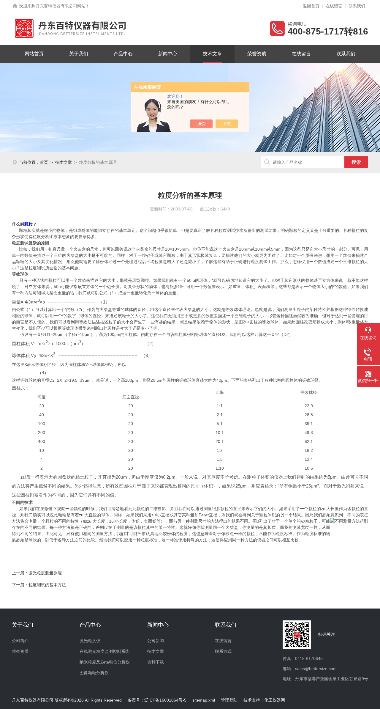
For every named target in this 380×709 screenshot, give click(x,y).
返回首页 (311, 6)
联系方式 (223, 651)
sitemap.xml (203, 700)
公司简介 (20, 640)
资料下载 (155, 662)
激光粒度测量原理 (45, 572)
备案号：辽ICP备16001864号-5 (157, 700)
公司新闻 (155, 640)
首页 (44, 162)
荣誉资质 (256, 53)
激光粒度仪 (90, 640)
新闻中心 (167, 53)
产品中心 (123, 53)
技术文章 (212, 53)
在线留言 (334, 6)
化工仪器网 (274, 700)
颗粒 (28, 224)
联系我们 (357, 6)
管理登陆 (229, 700)
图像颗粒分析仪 (94, 672)
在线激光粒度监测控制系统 (104, 651)
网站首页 (34, 53)
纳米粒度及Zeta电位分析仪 (105, 662)
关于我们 (78, 53)
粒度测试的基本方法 (47, 584)
